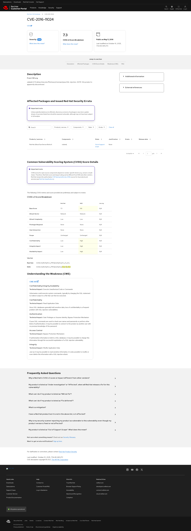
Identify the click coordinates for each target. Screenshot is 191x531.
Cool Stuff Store (84, 520)
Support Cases (11, 490)
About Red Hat (18, 520)
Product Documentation (14, 497)
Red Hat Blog (60, 520)
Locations (38, 520)
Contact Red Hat (49, 520)
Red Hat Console (28, 2)
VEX (29, 26)
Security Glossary (69, 437)
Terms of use (29, 527)
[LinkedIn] (127, 470)
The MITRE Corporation (59, 460)
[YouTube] (132, 470)
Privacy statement (19, 527)
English (172, 9)
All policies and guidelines (43, 527)
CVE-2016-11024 (49, 14)
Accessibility (70, 490)
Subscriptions (7, 2)
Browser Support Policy (73, 486)
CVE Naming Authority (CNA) (61, 177)
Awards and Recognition (73, 494)
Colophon (69, 497)
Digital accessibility (58, 527)
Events (31, 520)
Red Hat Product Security (68, 452)
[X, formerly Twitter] (142, 470)
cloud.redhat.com (101, 494)
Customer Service (11, 494)
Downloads (17, 2)
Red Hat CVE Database (33, 14)
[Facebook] (137, 470)
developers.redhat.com (103, 486)
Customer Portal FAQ (43, 486)
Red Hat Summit (96, 520)
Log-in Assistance (41, 490)
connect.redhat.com (102, 490)
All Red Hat (178, 9)
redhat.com (99, 483)
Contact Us (39, 483)
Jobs (25, 520)
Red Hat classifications (46, 179)
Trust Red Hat (70, 483)
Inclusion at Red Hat (71, 520)
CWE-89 (32, 281)
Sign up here (57, 441)
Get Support (40, 2)
